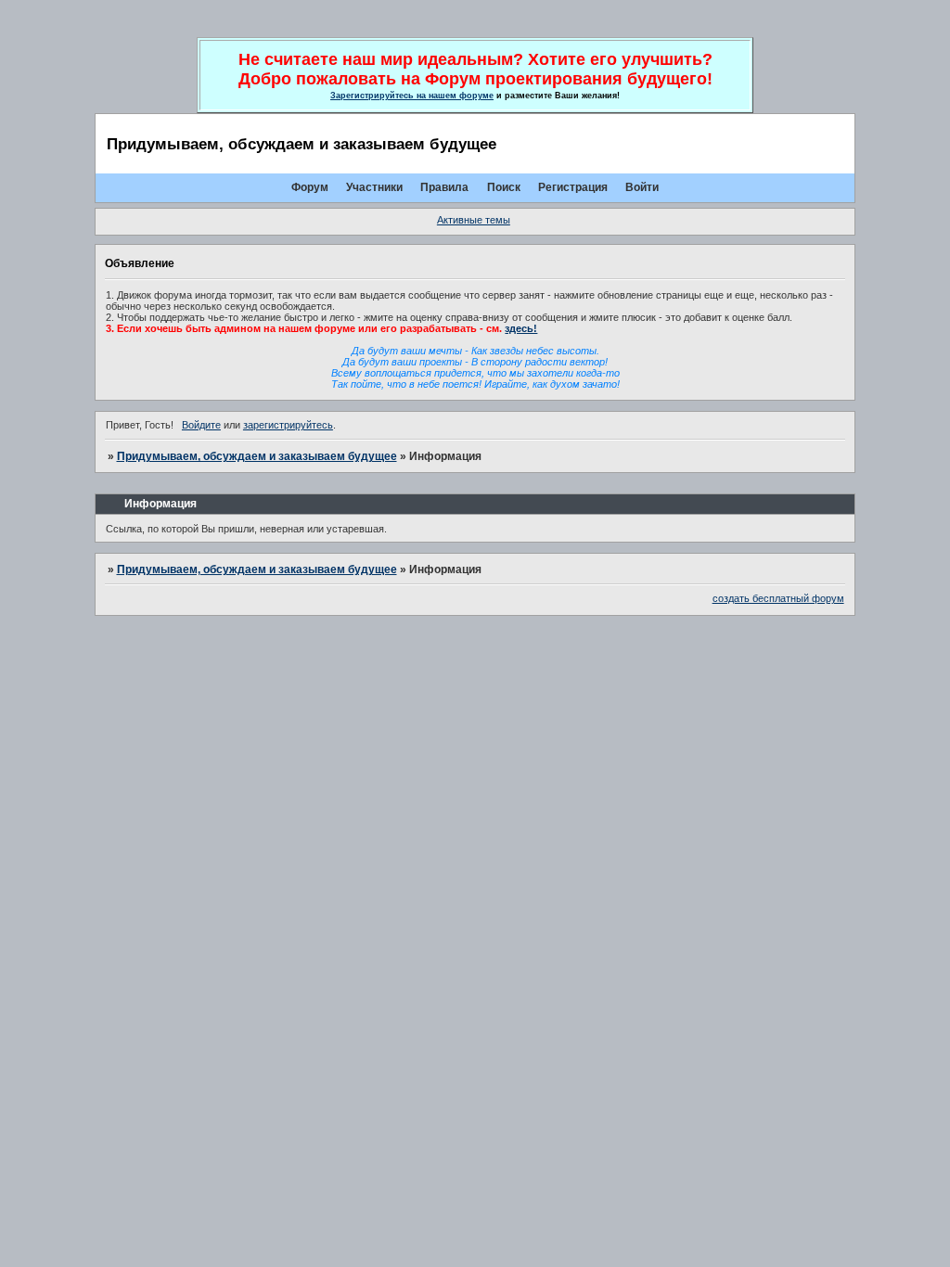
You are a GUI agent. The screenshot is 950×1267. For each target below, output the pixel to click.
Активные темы (473, 219)
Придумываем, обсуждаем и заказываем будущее (257, 456)
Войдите (201, 424)
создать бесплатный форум (778, 598)
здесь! (521, 328)
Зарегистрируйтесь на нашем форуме (412, 95)
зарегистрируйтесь (288, 424)
